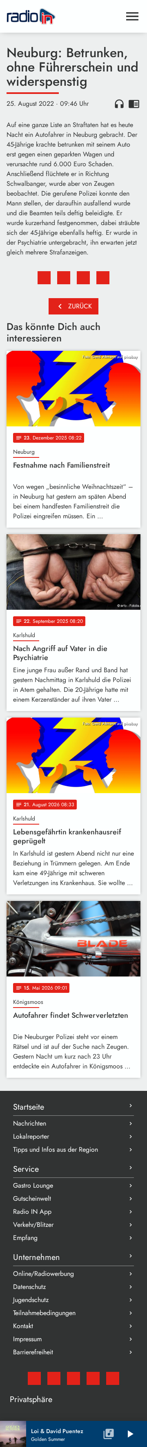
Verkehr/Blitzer (33, 1224)
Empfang (25, 1237)
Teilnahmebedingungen (44, 1313)
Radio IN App (32, 1211)
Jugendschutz (31, 1299)
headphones (119, 103)
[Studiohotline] (112, 1378)
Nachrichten (29, 1123)
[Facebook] (53, 1378)
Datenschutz (29, 1286)
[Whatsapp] (93, 1378)
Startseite (28, 1107)
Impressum (27, 1339)
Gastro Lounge (33, 1185)
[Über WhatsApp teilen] (83, 277)
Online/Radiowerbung (43, 1273)
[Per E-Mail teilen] (102, 277)
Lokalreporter (31, 1136)
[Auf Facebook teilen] (44, 277)
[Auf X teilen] (63, 277)
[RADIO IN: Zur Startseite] (64, 16)
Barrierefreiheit (33, 1352)
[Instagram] (73, 1378)
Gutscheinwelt (32, 1198)
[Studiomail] (34, 1378)
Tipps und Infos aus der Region (55, 1149)
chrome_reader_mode (134, 103)
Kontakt (23, 1326)
